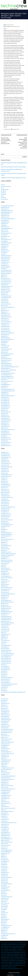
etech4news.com (5, 592)
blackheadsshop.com (6, 368)
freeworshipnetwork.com (6, 561)
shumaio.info (4, 893)
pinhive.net (3, 914)
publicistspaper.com (5, 669)
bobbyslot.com (4, 249)
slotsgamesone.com (5, 748)
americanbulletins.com (6, 569)
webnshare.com (4, 284)
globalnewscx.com (5, 310)
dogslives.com (4, 312)
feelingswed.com (5, 597)
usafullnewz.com (5, 452)
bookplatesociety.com (6, 515)
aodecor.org (4, 901)
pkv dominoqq (4, 199)
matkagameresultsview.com (7, 768)
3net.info (3, 528)
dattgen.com (4, 582)
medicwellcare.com (5, 355)
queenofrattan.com (5, 315)
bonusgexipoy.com (5, 403)
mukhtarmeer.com (5, 629)
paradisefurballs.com (6, 267)
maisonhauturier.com (6, 624)
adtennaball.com (5, 763)
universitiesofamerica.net (7, 731)
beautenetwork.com (5, 679)
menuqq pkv (4, 960)
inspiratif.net (4, 702)
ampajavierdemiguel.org (6, 466)
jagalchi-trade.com (5, 492)
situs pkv (23, 955)
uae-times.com (4, 698)
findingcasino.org (5, 325)
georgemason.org (5, 207)
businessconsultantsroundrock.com (9, 684)
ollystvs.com (4, 309)
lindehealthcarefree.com (6, 212)
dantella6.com (4, 747)
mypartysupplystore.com (7, 474)
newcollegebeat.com (6, 484)
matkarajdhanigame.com (7, 228)
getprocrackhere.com (6, 412)
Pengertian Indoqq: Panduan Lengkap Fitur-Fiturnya (13, 177)
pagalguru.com (4, 635)
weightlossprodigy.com (6, 255)
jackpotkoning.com (5, 418)
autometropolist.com (6, 576)
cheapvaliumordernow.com (7, 378)
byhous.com (4, 924)
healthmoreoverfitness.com (7, 742)
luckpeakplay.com (5, 424)
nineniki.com (4, 758)
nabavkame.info (4, 929)
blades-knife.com (5, 320)
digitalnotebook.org (5, 259)
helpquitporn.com (5, 610)
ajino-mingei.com (5, 503)
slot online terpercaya (6, 186)
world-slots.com (4, 231)
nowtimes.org (4, 904)
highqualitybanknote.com (7, 611)
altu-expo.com (4, 544)
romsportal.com (4, 440)
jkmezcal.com (4, 387)
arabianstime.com (5, 573)
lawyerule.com (4, 848)
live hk (2, 188)
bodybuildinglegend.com (6, 838)
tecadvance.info (5, 867)
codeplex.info (4, 529)
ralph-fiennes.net (5, 806)
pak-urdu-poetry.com (6, 304)
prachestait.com (5, 859)
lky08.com (3, 805)
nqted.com (3, 632)
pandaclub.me (4, 921)
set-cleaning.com (5, 666)
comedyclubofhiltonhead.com (8, 373)
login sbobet (14, 959)
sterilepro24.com (5, 362)
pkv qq (6, 955)
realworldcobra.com (5, 326)
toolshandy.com (4, 826)
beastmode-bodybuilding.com (8, 218)
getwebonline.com (5, 801)
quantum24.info (4, 350)
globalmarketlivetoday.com (7, 602)
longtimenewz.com (5, 421)
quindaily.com (4, 671)
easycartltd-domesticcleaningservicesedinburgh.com (13, 692)
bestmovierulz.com (5, 491)
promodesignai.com (5, 668)
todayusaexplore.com (6, 457)
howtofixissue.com (5, 721)
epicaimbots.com (5, 590)
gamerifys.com (4, 700)
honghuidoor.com (5, 755)
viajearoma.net (4, 547)
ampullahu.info (4, 874)
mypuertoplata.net (5, 718)
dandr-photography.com (6, 842)
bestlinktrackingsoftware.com (8, 395)
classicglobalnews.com (6, 685)
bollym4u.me (4, 917)
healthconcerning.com (6, 273)
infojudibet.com (4, 223)
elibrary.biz (3, 537)
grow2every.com (5, 605)
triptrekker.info (4, 342)
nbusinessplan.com (5, 711)
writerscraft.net (4, 787)
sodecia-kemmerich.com (7, 381)
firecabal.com (4, 598)
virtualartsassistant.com (6, 374)
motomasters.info (5, 345)
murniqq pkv (10, 960)
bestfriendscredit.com (6, 536)
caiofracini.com (4, 299)
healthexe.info (4, 864)
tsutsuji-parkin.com (5, 548)
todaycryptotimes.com (6, 650)
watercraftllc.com (5, 563)
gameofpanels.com (5, 777)
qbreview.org (4, 734)
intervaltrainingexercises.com (7, 389)
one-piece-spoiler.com (6, 321)
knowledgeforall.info (5, 792)
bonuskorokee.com (5, 402)
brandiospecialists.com (6, 760)
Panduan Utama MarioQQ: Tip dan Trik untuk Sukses (13, 167)
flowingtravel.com (5, 756)
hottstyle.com (4, 615)
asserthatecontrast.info (6, 877)
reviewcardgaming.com (6, 365)
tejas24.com (4, 856)
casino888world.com (5, 384)
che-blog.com (4, 234)
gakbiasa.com (4, 930)
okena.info (3, 531)
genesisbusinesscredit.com (7, 811)
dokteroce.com (4, 843)
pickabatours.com (5, 217)
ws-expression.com (5, 640)
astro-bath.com (4, 540)
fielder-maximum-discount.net (8, 808)
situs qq (2, 184)
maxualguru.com (5, 260)
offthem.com (4, 705)
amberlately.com (5, 470)
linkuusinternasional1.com (7, 520)
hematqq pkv (17, 960)
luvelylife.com (4, 816)
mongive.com (4, 766)
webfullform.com (5, 724)
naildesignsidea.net (5, 557)
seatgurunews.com (5, 526)
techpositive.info (5, 300)
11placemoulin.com (5, 251)
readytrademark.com (6, 660)
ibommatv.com (4, 706)
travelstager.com (5, 827)
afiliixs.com (3, 566)
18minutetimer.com (5, 278)
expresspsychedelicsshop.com (8, 594)
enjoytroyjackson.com (6, 589)
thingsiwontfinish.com (6, 445)
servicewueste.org (5, 735)
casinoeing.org (4, 906)
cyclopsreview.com (5, 581)
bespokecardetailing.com (7, 534)
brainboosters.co (5, 468)
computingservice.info (6, 297)
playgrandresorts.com (6, 439)
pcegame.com (4, 637)
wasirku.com (4, 855)
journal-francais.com (6, 845)
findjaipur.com (4, 478)
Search (2, 154)
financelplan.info (5, 220)
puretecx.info (4, 866)
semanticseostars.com (6, 280)
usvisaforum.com (5, 489)
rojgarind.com (4, 275)
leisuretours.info (4, 292)
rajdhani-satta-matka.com (7, 785)
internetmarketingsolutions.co (8, 307)
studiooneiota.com (5, 323)
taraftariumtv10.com (5, 835)
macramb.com (4, 818)
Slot (9, 129)
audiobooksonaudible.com (7, 677)
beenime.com (4, 379)
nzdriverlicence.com (5, 634)
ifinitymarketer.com (5, 416)
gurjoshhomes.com (5, 508)
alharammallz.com (5, 568)
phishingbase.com (5, 431)
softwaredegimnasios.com (7, 655)
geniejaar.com (4, 247)
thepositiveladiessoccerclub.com (8, 553)
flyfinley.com (4, 238)
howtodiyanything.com (6, 616)
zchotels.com (4, 642)
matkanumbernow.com (6, 739)
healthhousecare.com (6, 606)
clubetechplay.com (5, 407)
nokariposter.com (5, 774)
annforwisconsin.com (6, 476)
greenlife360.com (5, 713)
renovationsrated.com (6, 661)
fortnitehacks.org (5, 898)
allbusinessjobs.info (5, 214)
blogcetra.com (4, 305)
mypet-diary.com (5, 819)
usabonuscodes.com (6, 652)
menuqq (3, 942)
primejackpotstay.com (6, 434)
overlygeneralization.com (7, 286)
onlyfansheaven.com (6, 803)
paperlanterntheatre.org (6, 560)
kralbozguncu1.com (5, 621)
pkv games (14, 129)
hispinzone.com (4, 750)
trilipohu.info (4, 937)
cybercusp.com (4, 687)
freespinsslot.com (5, 265)
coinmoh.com (4, 579)
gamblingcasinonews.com (7, 729)
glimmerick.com (4, 481)
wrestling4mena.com (6, 790)
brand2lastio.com (5, 793)
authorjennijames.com (6, 545)
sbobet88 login (7, 959)
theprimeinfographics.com (7, 376)
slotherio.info (4, 895)
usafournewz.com (5, 460)
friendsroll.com (4, 521)
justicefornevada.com (6, 291)
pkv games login (4, 189)
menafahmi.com (5, 627)
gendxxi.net (3, 344)
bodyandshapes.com (6, 682)
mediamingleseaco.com (6, 850)
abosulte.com (4, 672)
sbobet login (18, 957)
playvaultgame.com (5, 437)
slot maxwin (3, 947)
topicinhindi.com (5, 209)
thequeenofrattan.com (6, 317)
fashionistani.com (5, 595)
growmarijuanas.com (6, 283)
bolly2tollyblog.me (5, 919)
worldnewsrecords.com (6, 360)
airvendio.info (4, 863)
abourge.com (4, 565)
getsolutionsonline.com (6, 769)
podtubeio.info (4, 888)
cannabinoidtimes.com (6, 270)
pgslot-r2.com (4, 639)
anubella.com (4, 676)
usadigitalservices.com (6, 795)
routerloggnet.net (5, 745)
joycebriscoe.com (5, 471)
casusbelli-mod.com (5, 513)
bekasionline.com (5, 710)
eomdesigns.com (5, 341)
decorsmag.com (5, 727)
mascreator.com (5, 626)
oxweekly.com (4, 821)
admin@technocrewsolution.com (12, 26)
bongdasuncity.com (5, 262)
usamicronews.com (5, 426)
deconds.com (4, 690)
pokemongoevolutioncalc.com (8, 429)
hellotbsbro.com (4, 294)
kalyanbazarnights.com (6, 751)
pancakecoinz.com (5, 236)
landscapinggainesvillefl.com (7, 623)
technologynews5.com (6, 645)
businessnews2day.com (6, 358)
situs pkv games (10, 944)
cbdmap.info (4, 225)
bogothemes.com (5, 502)
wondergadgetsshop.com (7, 524)
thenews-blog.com (5, 648)
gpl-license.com (4, 603)
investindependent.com (6, 619)
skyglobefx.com (4, 336)
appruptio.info (4, 938)
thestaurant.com (5, 394)
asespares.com (4, 571)
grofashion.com (4, 428)
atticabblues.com (5, 574)
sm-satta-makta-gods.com (7, 653)
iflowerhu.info (4, 932)
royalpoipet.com (4, 392)
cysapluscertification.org (6, 896)
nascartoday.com (5, 631)
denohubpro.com (5, 318)
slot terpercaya (13, 946)
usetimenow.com (5, 780)
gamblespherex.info (5, 337)
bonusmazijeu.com (5, 399)
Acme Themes (17, 975)
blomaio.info (4, 885)
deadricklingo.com (5, 334)
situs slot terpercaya (19, 950)
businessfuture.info (5, 222)
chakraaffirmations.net (6, 242)
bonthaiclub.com (5, 512)
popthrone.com (4, 230)
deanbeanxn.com (5, 226)
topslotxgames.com (5, 743)
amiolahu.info (4, 871)
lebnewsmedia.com (5, 516)
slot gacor (7, 946)
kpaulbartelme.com (5, 371)
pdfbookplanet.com (5, 313)
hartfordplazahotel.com (6, 925)
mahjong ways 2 (4, 967)
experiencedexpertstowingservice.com (10, 366)
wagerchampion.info (5, 331)
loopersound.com (5, 494)
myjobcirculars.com (5, 740)
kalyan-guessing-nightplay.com (8, 776)
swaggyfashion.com (5, 834)
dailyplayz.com (4, 410)
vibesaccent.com (5, 465)
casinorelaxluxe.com (5, 405)
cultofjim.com (4, 479)
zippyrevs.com (4, 737)
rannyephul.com (4, 830)
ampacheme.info (5, 872)
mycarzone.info (4, 347)
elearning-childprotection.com (8, 789)
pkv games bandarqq (16, 942)
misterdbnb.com (5, 386)
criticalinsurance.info (5, 772)
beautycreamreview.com (7, 577)
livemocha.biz (4, 908)
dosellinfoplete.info (5, 887)
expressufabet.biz (5, 716)
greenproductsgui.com (6, 271)
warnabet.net (4, 916)
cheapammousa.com (6, 552)
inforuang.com (4, 813)
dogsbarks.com (4, 586)
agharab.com (4, 550)
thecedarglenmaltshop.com (7, 205)
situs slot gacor (10, 949)
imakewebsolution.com (6, 233)
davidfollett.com (5, 483)
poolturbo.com (4, 858)
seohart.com (4, 664)
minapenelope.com (5, 495)
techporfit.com (4, 708)
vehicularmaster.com (6, 463)
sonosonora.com (5, 518)
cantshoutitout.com (5, 715)
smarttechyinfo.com (5, 257)
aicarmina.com (4, 473)
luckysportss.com (5, 423)
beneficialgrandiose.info (6, 883)
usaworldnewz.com (5, 455)
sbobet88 (20, 946)
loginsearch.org (4, 900)
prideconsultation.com (6, 239)
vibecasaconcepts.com (6, 349)
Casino (6, 129)
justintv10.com (4, 846)
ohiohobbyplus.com (5, 500)
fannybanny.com (5, 415)
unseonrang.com (5, 302)
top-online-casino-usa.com (7, 753)
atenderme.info (4, 879)
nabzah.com (4, 764)
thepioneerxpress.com (6, 719)
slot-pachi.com (4, 263)
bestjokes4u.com (5, 244)
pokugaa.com (4, 436)
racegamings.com (5, 432)
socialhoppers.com (5, 797)
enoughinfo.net (4, 912)
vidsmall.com (4, 357)
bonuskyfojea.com (5, 400)
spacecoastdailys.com (6, 658)
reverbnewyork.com (5, 486)
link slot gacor (12, 967)
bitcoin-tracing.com (5, 680)
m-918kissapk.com (5, 927)
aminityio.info (4, 869)
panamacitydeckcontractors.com (9, 822)
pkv (24, 946)
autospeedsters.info (5, 329)
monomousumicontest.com (7, 333)
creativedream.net (5, 798)
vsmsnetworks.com (5, 703)
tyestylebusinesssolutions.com (8, 391)
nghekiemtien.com (5, 853)
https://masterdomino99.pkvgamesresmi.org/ (11, 968)
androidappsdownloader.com (7, 779)
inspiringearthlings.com (6, 618)
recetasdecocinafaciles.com (7, 555)
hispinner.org (4, 771)
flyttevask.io (3, 922)
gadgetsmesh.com (5, 289)
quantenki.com (4, 352)
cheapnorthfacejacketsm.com (8, 507)
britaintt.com (4, 689)
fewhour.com (4, 276)
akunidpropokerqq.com (6, 532)
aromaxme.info (4, 875)
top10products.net (5, 215)
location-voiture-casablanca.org (8, 370)
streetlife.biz (4, 909)
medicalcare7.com (5, 761)
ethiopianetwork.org (5, 288)
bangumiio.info (4, 880)
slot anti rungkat (11, 947)
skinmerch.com (4, 487)
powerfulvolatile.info (5, 890)
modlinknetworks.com (6, 420)
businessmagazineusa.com (7, 354)
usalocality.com (4, 458)
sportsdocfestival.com (6, 442)
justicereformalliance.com (7, 497)
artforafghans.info (5, 861)
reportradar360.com (5, 832)
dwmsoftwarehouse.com (6, 587)
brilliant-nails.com (5, 840)
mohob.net (3, 254)
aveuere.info (4, 268)
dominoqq (3, 192)
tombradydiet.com (5, 510)
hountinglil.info (4, 241)
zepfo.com (3, 643)
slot (18, 129)
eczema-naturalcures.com (7, 539)
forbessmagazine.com (6, 600)
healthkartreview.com (6, 608)
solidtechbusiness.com (6, 363)
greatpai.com (4, 558)
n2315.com (3, 800)
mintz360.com (4, 252)
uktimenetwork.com (5, 454)
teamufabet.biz (4, 723)
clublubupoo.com (5, 397)
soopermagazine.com (6, 656)
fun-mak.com (4, 383)
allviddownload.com (5, 726)
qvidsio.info (3, 892)
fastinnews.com (4, 413)
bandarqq (15, 955)
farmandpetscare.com (6, 296)
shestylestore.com (5, 444)
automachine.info (5, 328)
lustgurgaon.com (5, 246)
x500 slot (17, 947)
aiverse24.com (4, 674)
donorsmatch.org (5, 903)
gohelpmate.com (5, 784)
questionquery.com (5, 837)
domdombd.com (5, 408)
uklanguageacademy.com (7, 210)
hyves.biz (3, 911)
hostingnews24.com (5, 613)
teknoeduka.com (5, 647)
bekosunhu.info (4, 882)
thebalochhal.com (5, 462)
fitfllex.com (3, 809)
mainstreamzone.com (6, 281)
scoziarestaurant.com (6, 663)
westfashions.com (5, 824)
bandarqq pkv (12, 952)
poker (2, 196)
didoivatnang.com (5, 584)
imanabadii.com (4, 935)
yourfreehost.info (5, 505)
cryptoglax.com (4, 499)
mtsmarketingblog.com (6, 851)
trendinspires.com (5, 829)
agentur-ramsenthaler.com (7, 339)
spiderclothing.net (5, 523)
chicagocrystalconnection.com (8, 933)
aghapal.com (4, 542)
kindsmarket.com (5, 814)
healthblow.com (4, 782)
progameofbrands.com (6, 732)
